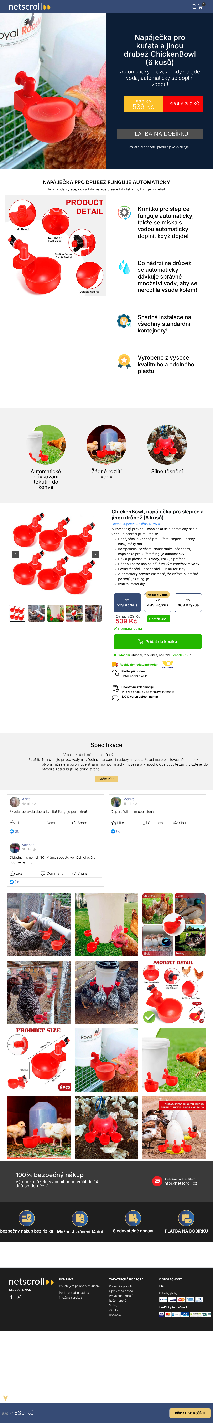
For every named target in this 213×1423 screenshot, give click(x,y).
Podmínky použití (120, 1286)
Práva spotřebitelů (121, 1295)
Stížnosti (114, 1305)
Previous (15, 557)
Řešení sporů (117, 1300)
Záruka (113, 1310)
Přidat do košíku (161, 641)
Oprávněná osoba (121, 1291)
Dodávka (115, 1315)
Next (95, 557)
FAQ (162, 1286)
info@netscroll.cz (180, 1181)
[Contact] (194, 6)
